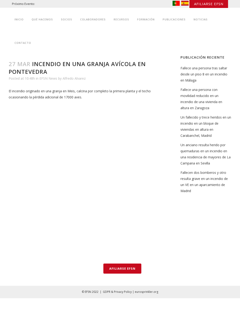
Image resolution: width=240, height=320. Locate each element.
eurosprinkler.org (146, 292)
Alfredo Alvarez (74, 78)
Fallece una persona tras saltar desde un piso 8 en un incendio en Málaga (203, 74)
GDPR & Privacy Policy (117, 292)
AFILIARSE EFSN (208, 3)
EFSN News (48, 78)
